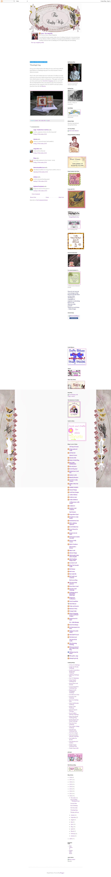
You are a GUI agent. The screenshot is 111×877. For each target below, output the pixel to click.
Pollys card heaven (74, 606)
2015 (70, 784)
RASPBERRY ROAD (70, 852)
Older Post (61, 197)
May (72, 826)
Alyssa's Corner (73, 455)
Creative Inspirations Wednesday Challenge (74, 672)
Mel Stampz (72, 569)
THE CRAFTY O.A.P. (74, 634)
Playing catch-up (75, 812)
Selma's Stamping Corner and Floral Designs (73, 615)
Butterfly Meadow (73, 477)
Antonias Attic (72, 457)
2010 (70, 795)
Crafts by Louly (73, 497)
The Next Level (73, 637)
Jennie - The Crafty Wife (46, 33)
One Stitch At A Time (74, 694)
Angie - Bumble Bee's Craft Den (41, 129)
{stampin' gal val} (73, 658)
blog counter (70, 861)
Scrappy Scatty (72, 611)
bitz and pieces (73, 466)
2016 (70, 782)
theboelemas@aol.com (39, 167)
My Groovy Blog (73, 580)
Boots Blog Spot (73, 468)
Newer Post (33, 197)
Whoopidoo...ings (73, 655)
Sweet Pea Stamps (73, 624)
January (73, 836)
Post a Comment (36, 194)
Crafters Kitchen (73, 494)
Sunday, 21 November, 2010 (40, 181)
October (73, 815)
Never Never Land (73, 586)
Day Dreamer (72, 512)
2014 (70, 786)
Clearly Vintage (73, 489)
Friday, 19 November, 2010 (40, 134)
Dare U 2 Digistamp (74, 678)
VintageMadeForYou (74, 217)
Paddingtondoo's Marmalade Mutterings (73, 594)
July (72, 822)
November (73, 797)
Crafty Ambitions (73, 499)
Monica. (44, 86)
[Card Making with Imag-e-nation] (74, 396)
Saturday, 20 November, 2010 (40, 172)
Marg (34, 158)
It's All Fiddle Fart (73, 526)
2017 (70, 779)
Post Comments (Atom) (42, 200)
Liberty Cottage (73, 553)
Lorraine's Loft (73, 562)
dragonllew (36, 148)
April (72, 829)
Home (47, 197)
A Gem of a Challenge (74, 665)
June (72, 824)
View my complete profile (37, 42)
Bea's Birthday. (74, 805)
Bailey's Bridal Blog (74, 460)
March (72, 831)
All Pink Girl (72, 452)
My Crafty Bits (72, 574)
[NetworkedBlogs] (74, 315)
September (73, 817)
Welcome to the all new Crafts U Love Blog (73, 648)
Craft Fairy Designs (74, 492)
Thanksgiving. (74, 810)
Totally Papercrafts (73, 748)
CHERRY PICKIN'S (73, 487)
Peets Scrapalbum (73, 601)
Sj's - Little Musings (74, 622)
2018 (70, 777)
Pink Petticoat (72, 603)
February (73, 833)
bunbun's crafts (73, 475)
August (72, 819)
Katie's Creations (73, 544)
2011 (70, 793)
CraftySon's (72, 505)
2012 (70, 791)
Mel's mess (72, 571)
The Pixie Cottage (73, 733)
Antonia (35, 139)
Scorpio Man (74, 803)
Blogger (62, 872)
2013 (70, 789)
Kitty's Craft (72, 550)
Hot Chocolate (74, 807)
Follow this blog (74, 318)
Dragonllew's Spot (73, 514)
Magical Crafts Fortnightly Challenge (72, 691)
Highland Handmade (38, 186)
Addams (35, 177)
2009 (70, 838)
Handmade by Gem (74, 520)
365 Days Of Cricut (73, 446)
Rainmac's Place (73, 608)
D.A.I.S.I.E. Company (48, 81)
